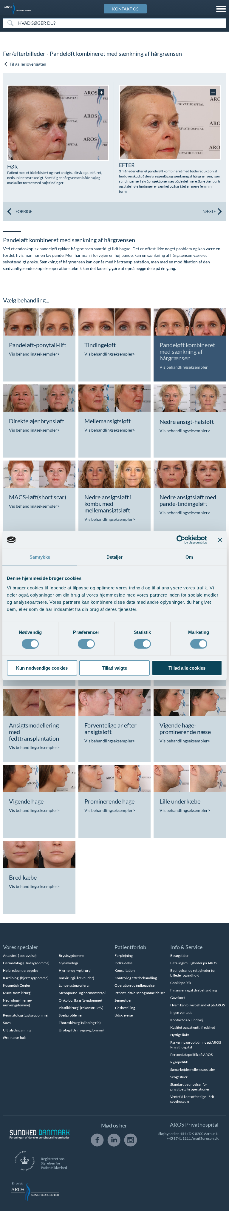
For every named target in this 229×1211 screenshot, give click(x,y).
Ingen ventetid (181, 1012)
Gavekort (177, 997)
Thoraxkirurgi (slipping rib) (80, 1022)
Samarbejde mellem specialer (192, 1069)
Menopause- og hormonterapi (82, 993)
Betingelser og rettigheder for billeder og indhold (193, 972)
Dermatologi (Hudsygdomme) (26, 963)
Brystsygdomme (71, 955)
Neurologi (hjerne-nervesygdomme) (17, 1002)
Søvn (7, 1022)
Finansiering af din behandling (193, 990)
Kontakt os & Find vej (186, 1020)
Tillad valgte (114, 667)
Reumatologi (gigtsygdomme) (26, 1015)
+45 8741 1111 (179, 1138)
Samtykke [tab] (40, 557)
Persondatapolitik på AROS (191, 1054)
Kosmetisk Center (16, 985)
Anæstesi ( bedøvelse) (20, 955)
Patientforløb (130, 947)
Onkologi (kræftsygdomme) (80, 1000)
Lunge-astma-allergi (74, 985)
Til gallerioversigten (27, 64)
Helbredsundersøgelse (20, 970)
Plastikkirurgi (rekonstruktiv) (81, 1007)
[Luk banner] (220, 540)
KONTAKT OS (125, 8)
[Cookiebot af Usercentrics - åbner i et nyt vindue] (181, 539)
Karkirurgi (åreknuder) (76, 978)
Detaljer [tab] (114, 557)
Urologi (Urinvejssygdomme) (81, 1030)
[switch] (86, 643)
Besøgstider (179, 955)
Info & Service (186, 947)
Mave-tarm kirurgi (17, 993)
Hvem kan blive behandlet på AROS (197, 1005)
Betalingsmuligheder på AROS (193, 963)
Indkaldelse (123, 963)
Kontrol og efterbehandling (135, 978)
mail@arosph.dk (206, 1138)
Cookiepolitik (180, 982)
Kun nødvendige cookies (42, 667)
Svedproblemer (71, 1015)
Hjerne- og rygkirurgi (75, 970)
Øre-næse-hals (14, 1037)
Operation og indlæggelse (134, 985)
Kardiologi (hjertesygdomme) (26, 978)
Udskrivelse (123, 1015)
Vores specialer (20, 947)
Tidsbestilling (124, 1007)
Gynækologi (68, 963)
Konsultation (124, 970)
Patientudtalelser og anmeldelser (139, 993)
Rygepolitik (179, 1062)
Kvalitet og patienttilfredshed (192, 1027)
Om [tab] (189, 557)
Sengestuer (123, 1000)
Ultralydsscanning (17, 1030)
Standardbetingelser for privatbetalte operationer (190, 1086)
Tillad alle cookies (186, 667)
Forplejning (123, 955)
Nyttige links (179, 1035)
